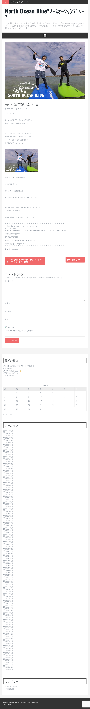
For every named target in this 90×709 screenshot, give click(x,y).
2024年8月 (9, 473)
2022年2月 (9, 544)
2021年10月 (9, 554)
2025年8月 (9, 445)
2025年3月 (9, 457)
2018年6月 (9, 648)
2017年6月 (9, 669)
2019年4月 (9, 625)
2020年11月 (9, 580)
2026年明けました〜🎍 (13, 371)
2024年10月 (9, 469)
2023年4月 (9, 511)
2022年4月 (9, 539)
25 (53, 405)
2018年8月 (9, 643)
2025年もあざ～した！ (21, 2)
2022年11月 (9, 523)
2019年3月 (9, 627)
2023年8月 (9, 502)
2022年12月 (9, 520)
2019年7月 (9, 617)
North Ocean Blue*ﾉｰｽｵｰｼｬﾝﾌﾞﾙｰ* (44, 14)
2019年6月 (9, 620)
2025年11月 (9, 438)
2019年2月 (9, 629)
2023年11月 (9, 495)
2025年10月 (9, 440)
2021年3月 (9, 570)
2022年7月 (9, 532)
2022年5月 (9, 537)
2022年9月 (9, 528)
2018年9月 (9, 641)
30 (29, 409)
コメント (9, 281)
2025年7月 (9, 447)
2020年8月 (9, 587)
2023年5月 (9, 509)
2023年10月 (9, 497)
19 (64, 401)
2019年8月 (9, 615)
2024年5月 (9, 480)
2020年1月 (9, 603)
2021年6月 (9, 563)
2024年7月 (9, 476)
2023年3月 (9, 513)
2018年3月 (9, 655)
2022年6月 (9, 535)
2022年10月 (9, 525)
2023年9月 (9, 499)
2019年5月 (9, 622)
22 (17, 405)
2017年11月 (9, 665)
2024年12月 (9, 464)
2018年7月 (9, 646)
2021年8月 (9, 558)
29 (17, 409)
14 (5, 401)
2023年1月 (9, 518)
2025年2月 (9, 459)
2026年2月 (9, 431)
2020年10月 (9, 582)
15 (17, 401)
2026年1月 (9, 433)
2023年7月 (9, 504)
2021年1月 (9, 575)
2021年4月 (9, 568)
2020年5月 (9, 594)
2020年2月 (9, 601)
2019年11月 (9, 608)
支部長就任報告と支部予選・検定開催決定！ (20, 366)
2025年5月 (9, 452)
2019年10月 (9, 610)
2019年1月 (9, 632)
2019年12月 (9, 606)
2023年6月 (9, 506)
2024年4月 (9, 483)
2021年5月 (9, 565)
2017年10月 (9, 667)
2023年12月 (9, 492)
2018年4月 (9, 653)
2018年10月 (9, 639)
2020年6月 (9, 591)
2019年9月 (9, 613)
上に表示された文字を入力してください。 (19, 331)
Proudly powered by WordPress (14, 702)
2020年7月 (9, 589)
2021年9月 (9, 556)
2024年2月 (9, 487)
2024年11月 (9, 466)
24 (41, 405)
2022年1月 (9, 547)
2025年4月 (9, 454)
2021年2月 (9, 573)
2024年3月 (9, 485)
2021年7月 (9, 561)
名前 (7, 303)
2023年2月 (9, 516)
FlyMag (33, 702)
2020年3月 (9, 598)
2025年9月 (9, 443)
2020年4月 (9, 596)
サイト (7, 319)
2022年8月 (9, 530)
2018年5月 (9, 651)
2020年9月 (9, 584)
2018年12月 (9, 634)
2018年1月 (9, 660)
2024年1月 (9, 490)
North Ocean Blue (23, 109)
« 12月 (5, 414)
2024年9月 (9, 471)
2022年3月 (9, 542)
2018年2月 (9, 658)
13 (76, 397)
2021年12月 (9, 549)
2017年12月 (9, 662)
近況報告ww (9, 375)
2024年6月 (9, 478)
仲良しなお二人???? (75, 260)
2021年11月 (9, 551)
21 (5, 405)
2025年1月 (9, 461)
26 (64, 405)
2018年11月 (9, 636)
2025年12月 (9, 435)
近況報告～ (9, 368)
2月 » (10, 414)
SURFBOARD (9, 689)
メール (8, 311)
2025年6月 (9, 450)
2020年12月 (9, 577)
